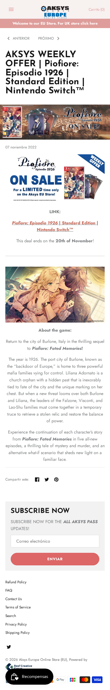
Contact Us (13, 598)
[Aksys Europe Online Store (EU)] (55, 9)
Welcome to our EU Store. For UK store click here (55, 23)
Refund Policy (15, 582)
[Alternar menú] (11, 9)
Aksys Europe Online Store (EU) (43, 659)
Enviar (55, 559)
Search (10, 615)
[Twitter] (9, 648)
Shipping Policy (17, 632)
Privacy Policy (16, 624)
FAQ (8, 590)
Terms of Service (18, 607)
